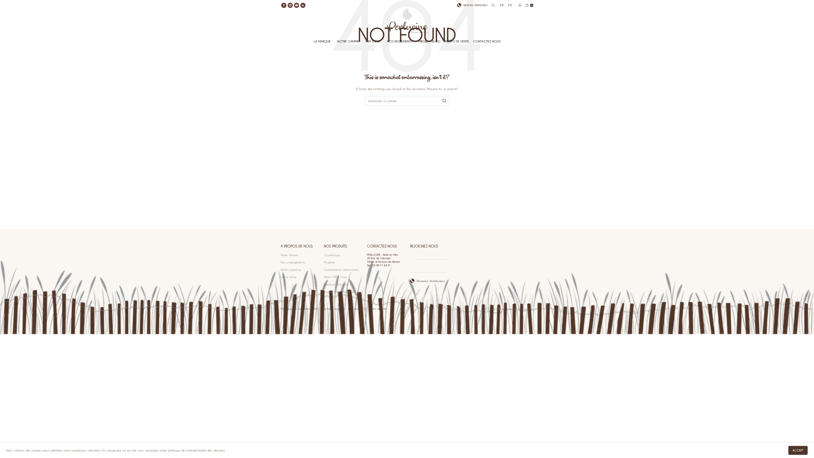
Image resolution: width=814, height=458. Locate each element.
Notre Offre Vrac (335, 277)
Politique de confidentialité (299, 308)
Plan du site (378, 308)
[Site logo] (407, 24)
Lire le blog (288, 277)
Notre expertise (291, 269)
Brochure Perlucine (336, 284)
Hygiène (329, 262)
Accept (798, 450)
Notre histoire (289, 255)
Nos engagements (293, 262)
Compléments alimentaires (341, 269)
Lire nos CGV (357, 308)
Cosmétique (332, 255)
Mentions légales (333, 308)
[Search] (493, 5)
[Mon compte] (520, 5)
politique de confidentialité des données (196, 450)
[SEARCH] (444, 101)
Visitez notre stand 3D (339, 291)
